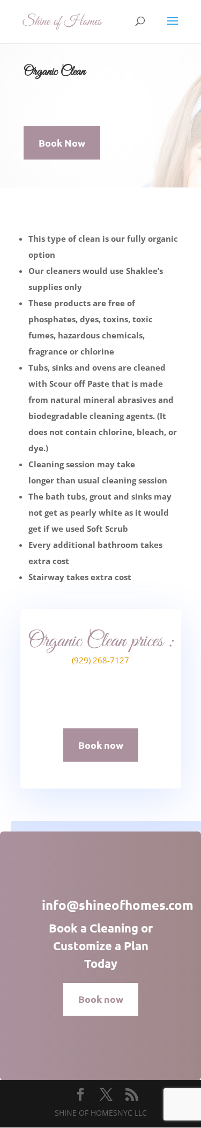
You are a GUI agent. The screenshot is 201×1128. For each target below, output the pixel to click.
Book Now (62, 142)
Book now (100, 745)
